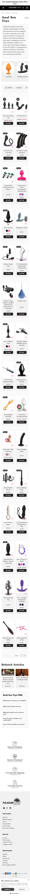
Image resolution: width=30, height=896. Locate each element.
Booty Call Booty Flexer (21, 489)
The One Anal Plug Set (8, 117)
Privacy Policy (6, 826)
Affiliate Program (7, 819)
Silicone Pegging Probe (21, 450)
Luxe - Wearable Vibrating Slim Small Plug (21, 599)
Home (3, 13)
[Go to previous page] (8, 655)
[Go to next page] (21, 655)
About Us (5, 817)
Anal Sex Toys (15, 13)
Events (4, 821)
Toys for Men (6, 858)
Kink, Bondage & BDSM (9, 865)
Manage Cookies (7, 844)
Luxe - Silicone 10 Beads (22, 560)
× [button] (28, 880)
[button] (5, 8)
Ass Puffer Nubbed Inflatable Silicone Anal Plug (22, 343)
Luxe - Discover (8, 228)
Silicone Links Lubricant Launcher (8, 381)
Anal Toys (5, 863)
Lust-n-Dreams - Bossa (8, 523)
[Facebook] (7, 808)
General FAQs (7, 824)
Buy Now (8, 123)
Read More (8, 686)
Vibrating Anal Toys (22, 77)
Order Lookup (6, 840)
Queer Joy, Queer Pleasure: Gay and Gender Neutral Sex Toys (8, 680)
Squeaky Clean (22, 301)
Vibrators (5, 854)
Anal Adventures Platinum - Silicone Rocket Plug (8, 561)
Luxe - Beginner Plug (8, 342)
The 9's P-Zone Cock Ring (8, 151)
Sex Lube (5, 860)
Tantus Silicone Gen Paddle (8, 639)
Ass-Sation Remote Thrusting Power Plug (22, 524)
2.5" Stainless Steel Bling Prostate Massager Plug (21, 266)
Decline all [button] (22, 889)
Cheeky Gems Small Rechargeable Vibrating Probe (22, 188)
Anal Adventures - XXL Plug (22, 381)
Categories (8, 13)
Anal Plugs (8, 77)
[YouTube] (4, 808)
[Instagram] (10, 808)
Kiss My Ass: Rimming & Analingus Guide (22, 678)
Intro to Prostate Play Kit (8, 489)
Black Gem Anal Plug (8, 598)
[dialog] (15, 887)
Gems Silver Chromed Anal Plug (21, 415)
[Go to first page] (5, 655)
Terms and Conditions (8, 828)
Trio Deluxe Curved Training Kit (21, 151)
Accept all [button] (8, 889)
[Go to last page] (24, 655)
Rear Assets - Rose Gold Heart (8, 450)
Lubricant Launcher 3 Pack (22, 639)
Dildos (4, 856)
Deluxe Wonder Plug (8, 265)
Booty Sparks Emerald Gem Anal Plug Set (8, 187)
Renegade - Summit (21, 228)
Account (5, 838)
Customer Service (7, 842)
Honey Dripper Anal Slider (8, 415)
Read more (6, 886)
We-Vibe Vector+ (22, 116)
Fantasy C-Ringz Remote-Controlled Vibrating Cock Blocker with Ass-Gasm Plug (8, 304)
